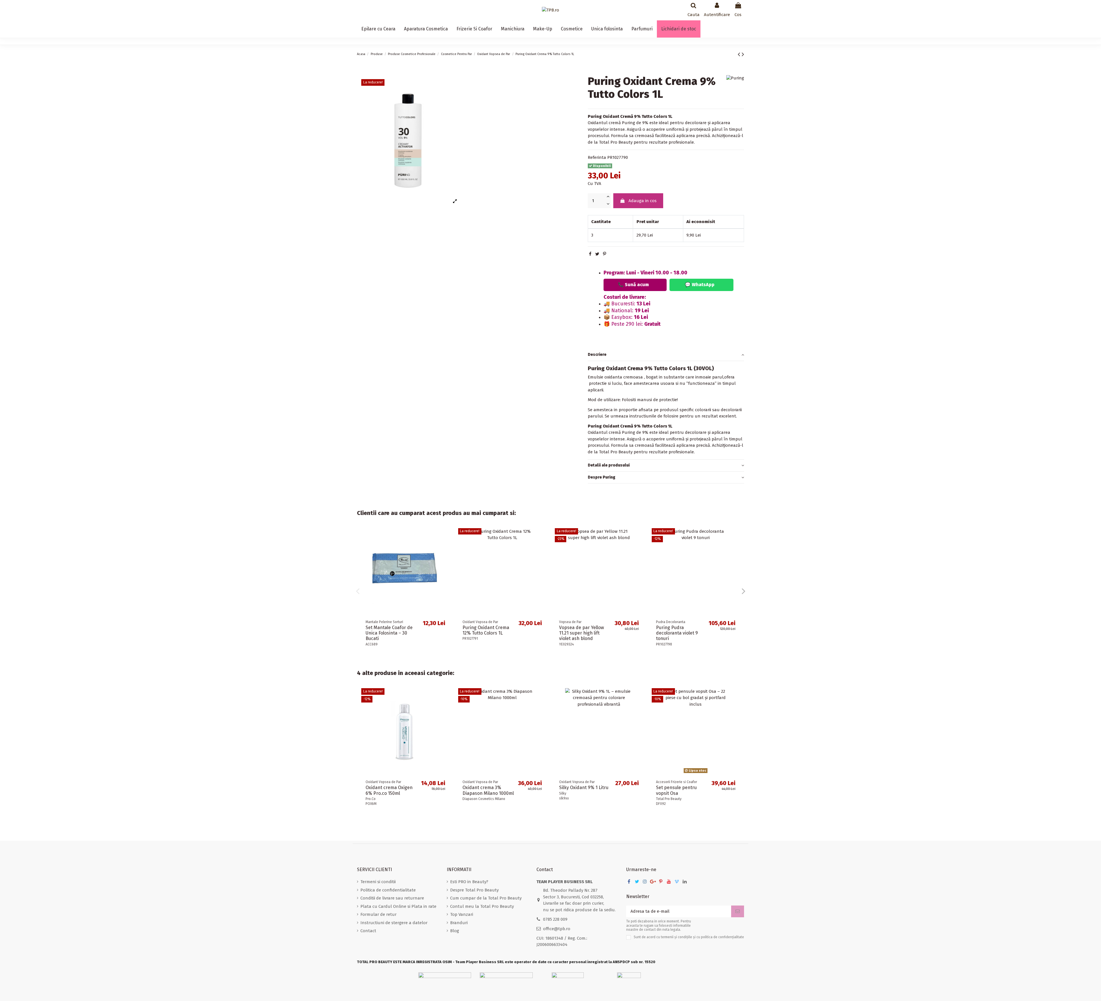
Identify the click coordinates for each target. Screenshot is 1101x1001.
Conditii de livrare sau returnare (392, 898)
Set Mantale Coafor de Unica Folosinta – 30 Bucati (389, 633)
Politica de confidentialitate (388, 890)
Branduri (459, 922)
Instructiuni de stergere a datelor (393, 922)
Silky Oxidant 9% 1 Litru (583, 787)
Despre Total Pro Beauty (474, 890)
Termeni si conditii (378, 881)
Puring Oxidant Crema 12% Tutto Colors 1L (485, 630)
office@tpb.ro (556, 928)
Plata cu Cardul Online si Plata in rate (398, 906)
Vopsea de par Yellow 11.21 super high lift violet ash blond (581, 633)
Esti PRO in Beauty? (469, 881)
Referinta (597, 157)
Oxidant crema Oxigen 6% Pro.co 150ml (389, 790)
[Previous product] (740, 54)
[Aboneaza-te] (737, 911)
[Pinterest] (604, 254)
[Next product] (743, 54)
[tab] (666, 355)
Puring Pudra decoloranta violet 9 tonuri (677, 633)
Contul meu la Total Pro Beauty (482, 906)
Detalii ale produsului (609, 465)
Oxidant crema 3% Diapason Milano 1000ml (488, 790)
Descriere (597, 354)
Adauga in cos (642, 200)
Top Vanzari (461, 914)
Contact (368, 930)
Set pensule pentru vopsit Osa (676, 790)
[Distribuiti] (590, 254)
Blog (454, 930)
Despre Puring (601, 477)
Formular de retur (378, 914)
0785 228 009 (555, 919)
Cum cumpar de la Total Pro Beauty (486, 898)
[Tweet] (597, 254)
